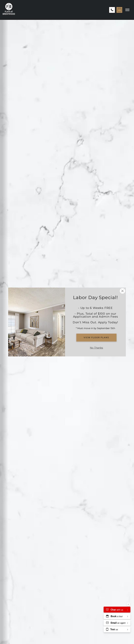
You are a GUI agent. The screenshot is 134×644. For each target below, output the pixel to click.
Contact (119, 48)
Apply (102, 48)
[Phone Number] (112, 10)
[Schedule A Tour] (119, 10)
